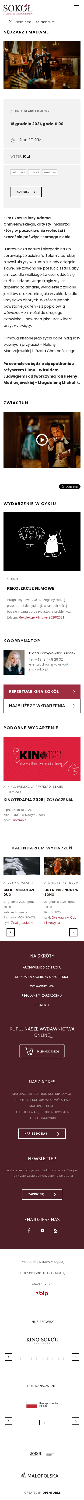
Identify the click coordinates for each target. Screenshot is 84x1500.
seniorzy (50, 172)
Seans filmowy (36, 111)
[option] (42, 65)
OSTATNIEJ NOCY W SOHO (61, 892)
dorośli (34, 172)
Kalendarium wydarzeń (42, 848)
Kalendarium (44, 22)
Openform (51, 1492)
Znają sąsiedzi (22, 923)
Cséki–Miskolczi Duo (19, 892)
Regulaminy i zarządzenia (42, 995)
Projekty (42, 1005)
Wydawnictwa (42, 986)
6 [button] (47, 1359)
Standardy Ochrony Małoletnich (42, 977)
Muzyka (12, 883)
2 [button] (39, 1422)
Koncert (27, 883)
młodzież (18, 172)
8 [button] (58, 1359)
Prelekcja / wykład (34, 787)
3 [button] (31, 1359)
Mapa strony (42, 1284)
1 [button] (20, 1359)
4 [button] (36, 1359)
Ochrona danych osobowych (42, 1273)
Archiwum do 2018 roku (42, 967)
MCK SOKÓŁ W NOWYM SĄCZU (42, 1261)
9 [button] (63, 1359)
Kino (18, 111)
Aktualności (24, 22)
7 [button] (52, 1359)
